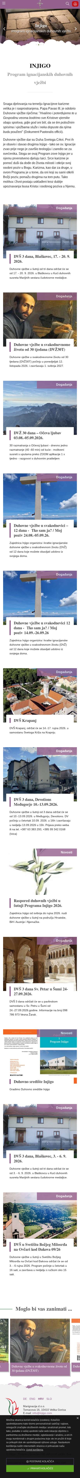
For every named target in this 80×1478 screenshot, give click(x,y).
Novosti (66, 852)
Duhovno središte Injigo (34, 1081)
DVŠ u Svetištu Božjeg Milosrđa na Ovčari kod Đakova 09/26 (40, 1247)
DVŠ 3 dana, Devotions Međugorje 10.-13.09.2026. (36, 802)
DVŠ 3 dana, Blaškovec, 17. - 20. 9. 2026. (42, 259)
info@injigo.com (42, 1413)
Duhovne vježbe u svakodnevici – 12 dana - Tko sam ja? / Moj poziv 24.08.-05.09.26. (42, 530)
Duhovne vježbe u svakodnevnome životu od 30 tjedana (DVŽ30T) (42, 347)
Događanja (64, 208)
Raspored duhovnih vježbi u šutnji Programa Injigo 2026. (38, 903)
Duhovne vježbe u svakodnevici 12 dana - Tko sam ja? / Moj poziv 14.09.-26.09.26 (42, 628)
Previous (3, 1348)
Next (77, 1348)
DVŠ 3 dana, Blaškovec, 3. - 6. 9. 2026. (40, 1158)
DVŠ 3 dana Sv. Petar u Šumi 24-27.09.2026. (41, 991)
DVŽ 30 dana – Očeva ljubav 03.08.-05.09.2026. (37, 435)
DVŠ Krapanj (25, 720)
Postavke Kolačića (41, 1461)
